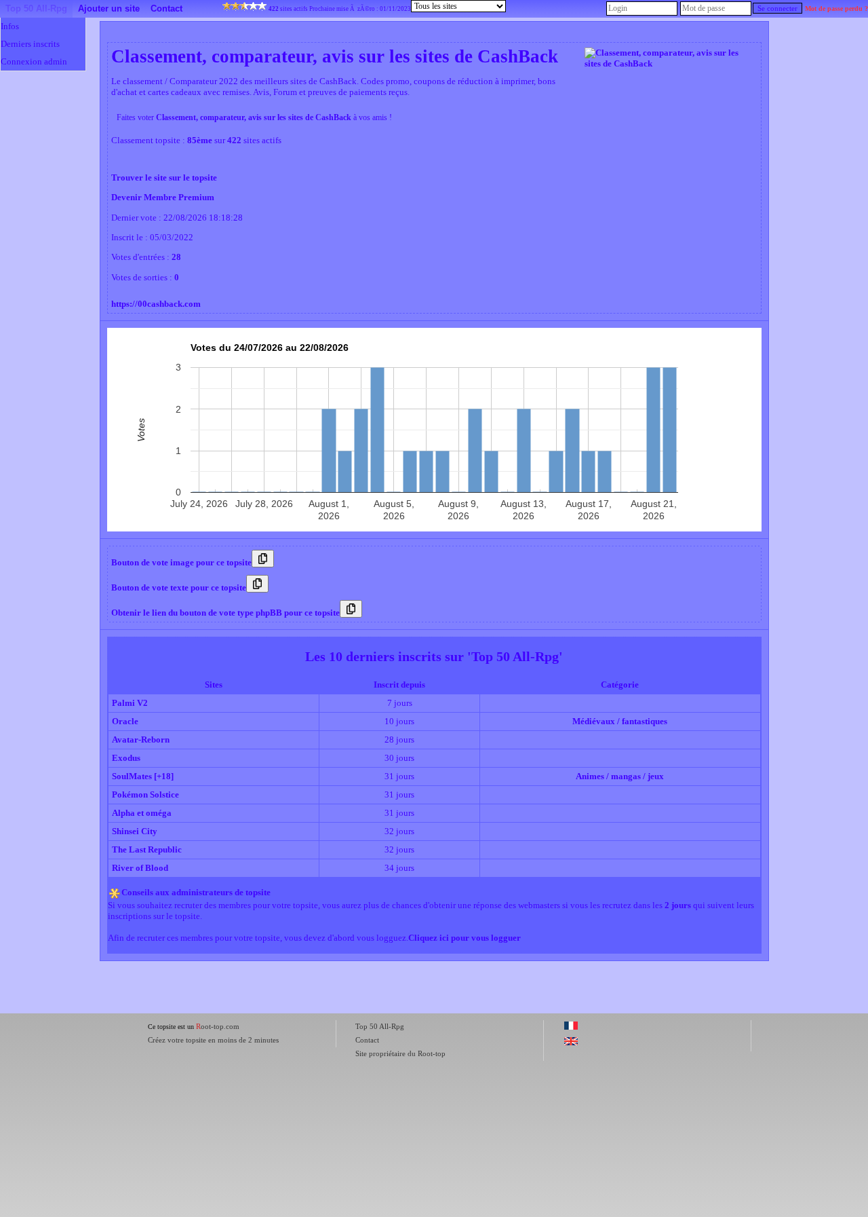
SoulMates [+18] (143, 776)
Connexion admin (34, 61)
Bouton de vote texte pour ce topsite (178, 587)
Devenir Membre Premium (162, 197)
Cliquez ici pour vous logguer (464, 938)
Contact (166, 8)
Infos (10, 26)
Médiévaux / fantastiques (619, 721)
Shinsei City (134, 831)
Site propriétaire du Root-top (400, 1053)
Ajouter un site (109, 8)
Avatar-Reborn (141, 739)
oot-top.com (217, 1026)
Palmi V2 (130, 703)
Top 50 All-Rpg (36, 8)
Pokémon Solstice (145, 794)
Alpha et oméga (142, 813)
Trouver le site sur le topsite (164, 177)
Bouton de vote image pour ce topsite (181, 562)
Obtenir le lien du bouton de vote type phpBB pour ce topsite (225, 612)
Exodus (126, 758)
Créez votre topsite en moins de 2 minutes (213, 1040)
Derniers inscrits (30, 44)
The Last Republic (147, 849)
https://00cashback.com (156, 304)
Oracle (125, 721)
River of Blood (140, 868)
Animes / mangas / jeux (620, 776)
